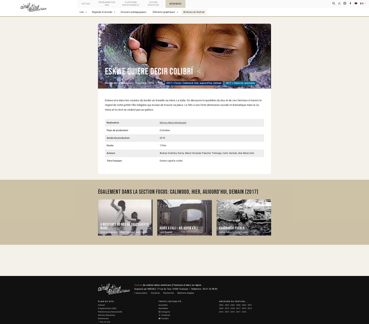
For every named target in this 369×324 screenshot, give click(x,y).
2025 (227, 305)
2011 (238, 312)
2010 (244, 312)
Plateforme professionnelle (110, 312)
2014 (221, 312)
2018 (232, 308)
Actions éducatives (106, 315)
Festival (101, 305)
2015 (250, 308)
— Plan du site (104, 322)
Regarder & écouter (102, 12)
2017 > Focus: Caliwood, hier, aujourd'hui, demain (194, 83)
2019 (227, 308)
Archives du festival (194, 12)
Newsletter (163, 308)
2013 (227, 312)
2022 (244, 305)
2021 (250, 305)
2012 (232, 312)
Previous (103, 217)
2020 (221, 308)
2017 (238, 308)
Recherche (168, 293)
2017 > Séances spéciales (240, 83)
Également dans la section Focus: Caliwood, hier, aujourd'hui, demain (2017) (178, 192)
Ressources (103, 318)
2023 (238, 305)
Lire (82, 12)
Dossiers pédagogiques (133, 12)
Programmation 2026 (107, 308)
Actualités (163, 305)
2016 (244, 308)
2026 (221, 305)
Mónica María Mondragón (119, 83)
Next (266, 217)
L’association (140, 293)
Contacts (155, 293)
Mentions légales (185, 293)
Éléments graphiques (164, 12)
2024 (232, 305)
